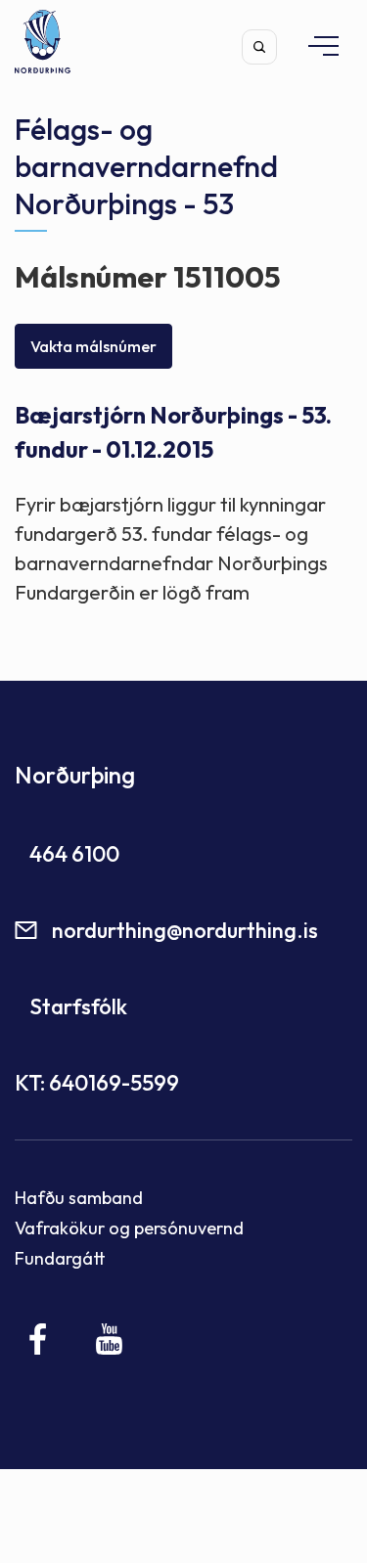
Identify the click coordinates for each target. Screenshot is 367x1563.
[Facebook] (39, 1339)
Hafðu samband (79, 1197)
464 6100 (74, 854)
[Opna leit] (259, 47)
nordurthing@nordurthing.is (185, 930)
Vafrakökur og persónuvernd (129, 1228)
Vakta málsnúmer (93, 346)
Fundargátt (60, 1258)
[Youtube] (109, 1339)
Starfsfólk (78, 1006)
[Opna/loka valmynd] (314, 45)
